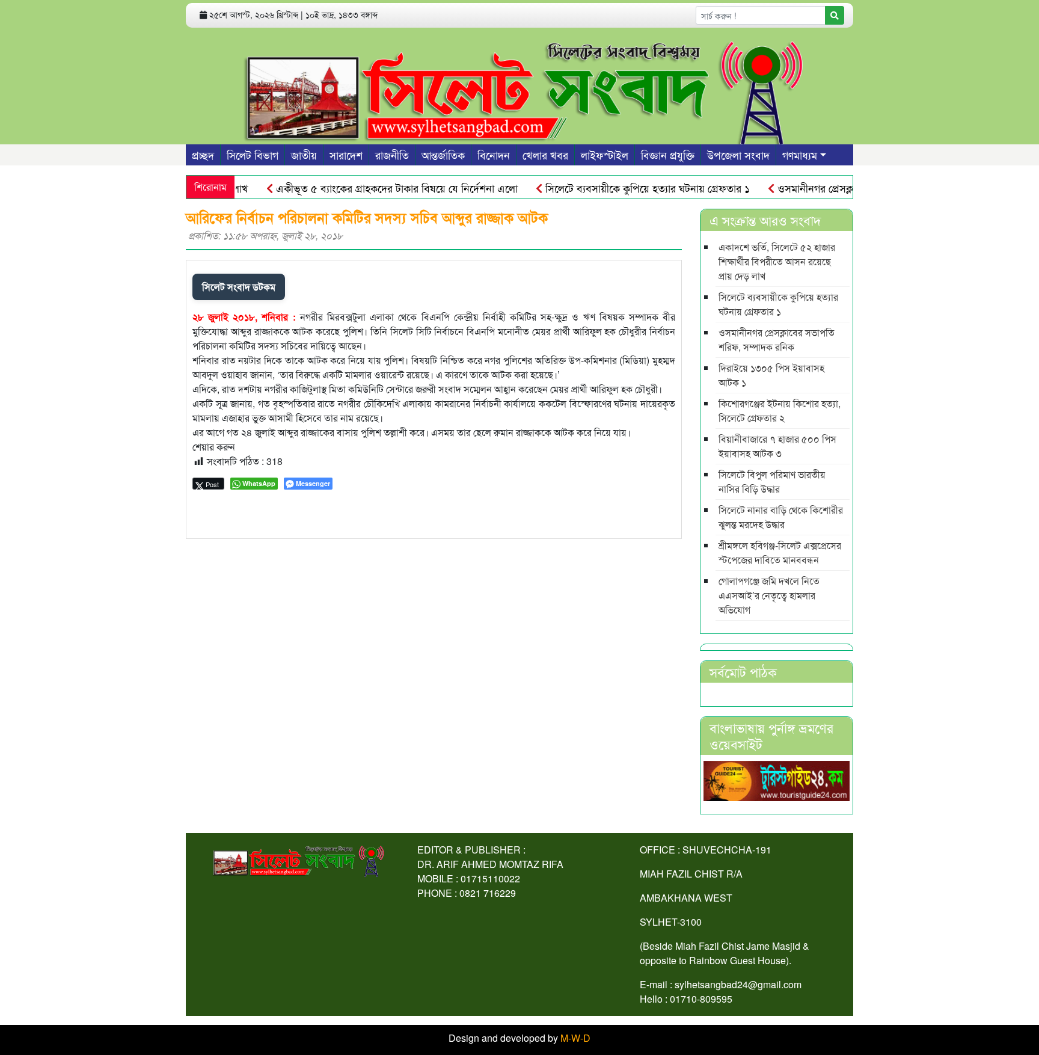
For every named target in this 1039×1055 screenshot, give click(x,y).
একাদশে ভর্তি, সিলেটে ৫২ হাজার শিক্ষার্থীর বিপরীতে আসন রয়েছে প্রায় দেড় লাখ (777, 261)
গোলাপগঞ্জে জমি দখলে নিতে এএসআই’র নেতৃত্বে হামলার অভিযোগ (769, 595)
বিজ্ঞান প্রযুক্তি (667, 154)
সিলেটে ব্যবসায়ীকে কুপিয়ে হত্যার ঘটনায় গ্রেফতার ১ (628, 187)
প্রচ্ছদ (203, 154)
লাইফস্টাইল (604, 154)
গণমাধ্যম (799, 154)
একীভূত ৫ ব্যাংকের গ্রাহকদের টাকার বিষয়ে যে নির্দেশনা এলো (377, 187)
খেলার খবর (545, 154)
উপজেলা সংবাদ (738, 154)
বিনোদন (493, 154)
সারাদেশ (346, 154)
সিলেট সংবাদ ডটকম (238, 287)
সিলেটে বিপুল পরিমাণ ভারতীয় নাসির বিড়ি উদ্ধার (772, 481)
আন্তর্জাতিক (443, 154)
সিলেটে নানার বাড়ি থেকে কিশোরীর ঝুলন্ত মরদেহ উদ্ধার (781, 517)
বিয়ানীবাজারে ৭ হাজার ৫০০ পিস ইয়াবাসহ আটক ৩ (777, 446)
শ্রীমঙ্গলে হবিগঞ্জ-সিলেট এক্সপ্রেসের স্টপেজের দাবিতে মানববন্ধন (780, 552)
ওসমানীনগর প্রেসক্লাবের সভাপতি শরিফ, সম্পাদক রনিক (777, 339)
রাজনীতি (392, 154)
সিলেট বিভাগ (252, 154)
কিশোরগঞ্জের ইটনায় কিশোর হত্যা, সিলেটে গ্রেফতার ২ (780, 410)
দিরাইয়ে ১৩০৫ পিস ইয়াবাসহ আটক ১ (771, 375)
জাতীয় (304, 154)
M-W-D (575, 1038)
